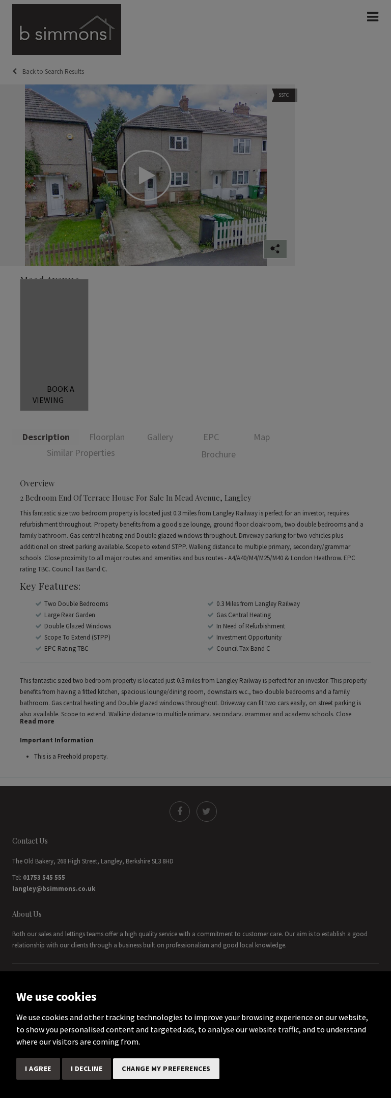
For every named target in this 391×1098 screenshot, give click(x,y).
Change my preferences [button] (166, 1068)
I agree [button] (38, 1068)
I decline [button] (87, 1068)
